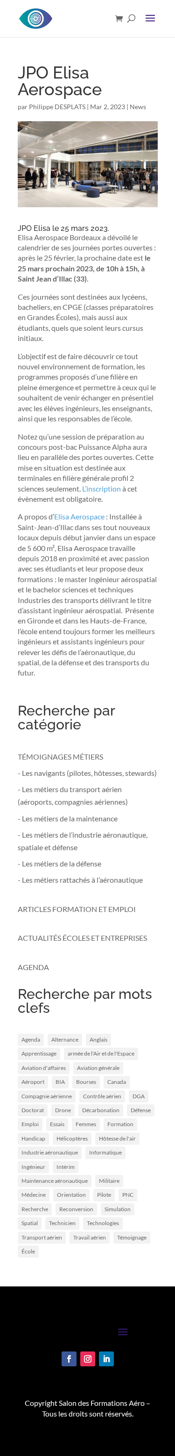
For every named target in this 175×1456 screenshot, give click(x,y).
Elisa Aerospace (79, 516)
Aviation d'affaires (43, 1067)
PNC (127, 1194)
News (138, 107)
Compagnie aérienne (46, 1096)
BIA (60, 1081)
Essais (57, 1124)
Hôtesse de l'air (117, 1138)
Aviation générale (98, 1067)
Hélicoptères (72, 1138)
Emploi (30, 1124)
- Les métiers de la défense (59, 863)
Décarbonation (100, 1110)
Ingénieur (33, 1166)
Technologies (103, 1223)
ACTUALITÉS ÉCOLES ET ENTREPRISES (82, 937)
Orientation (71, 1194)
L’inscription (101, 488)
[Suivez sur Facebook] (69, 1358)
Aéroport (32, 1081)
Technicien (62, 1223)
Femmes (86, 1124)
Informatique (105, 1152)
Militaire (109, 1180)
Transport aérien (41, 1237)
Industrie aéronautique (49, 1152)
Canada (116, 1081)
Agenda (30, 1039)
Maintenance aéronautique (54, 1180)
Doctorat (32, 1110)
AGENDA (33, 967)
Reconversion (76, 1209)
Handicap (33, 1138)
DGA (139, 1096)
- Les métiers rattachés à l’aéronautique (80, 879)
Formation (120, 1124)
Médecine (33, 1194)
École (28, 1251)
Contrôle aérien (102, 1096)
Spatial (29, 1223)
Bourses (86, 1081)
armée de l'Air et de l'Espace (101, 1053)
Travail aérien (89, 1237)
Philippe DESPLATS (57, 107)
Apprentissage (38, 1053)
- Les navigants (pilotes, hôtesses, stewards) (87, 772)
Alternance (64, 1039)
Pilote (104, 1194)
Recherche (34, 1209)
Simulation (118, 1209)
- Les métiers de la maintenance (68, 818)
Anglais (98, 1039)
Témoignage (132, 1237)
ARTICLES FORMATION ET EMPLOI (77, 909)
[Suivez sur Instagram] (87, 1358)
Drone (63, 1110)
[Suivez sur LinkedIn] (106, 1358)
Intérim (65, 1166)
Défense (141, 1110)
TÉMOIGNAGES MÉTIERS (60, 756)
